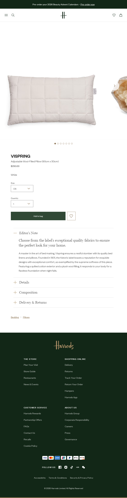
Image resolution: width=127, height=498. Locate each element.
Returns (69, 371)
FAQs (26, 426)
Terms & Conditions (58, 477)
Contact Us (29, 432)
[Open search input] (13, 15)
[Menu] (6, 15)
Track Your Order (73, 377)
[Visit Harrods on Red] (77, 467)
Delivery (69, 364)
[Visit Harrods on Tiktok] (71, 467)
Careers (69, 426)
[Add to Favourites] (71, 216)
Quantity (14, 198)
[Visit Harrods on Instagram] (65, 467)
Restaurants (30, 377)
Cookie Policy (30, 445)
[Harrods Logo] (63, 345)
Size (13, 182)
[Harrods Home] (63, 15)
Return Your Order (74, 384)
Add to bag (38, 216)
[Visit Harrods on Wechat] (83, 467)
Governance (71, 439)
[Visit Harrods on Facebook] (60, 467)
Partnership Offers (33, 419)
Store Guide (29, 371)
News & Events (31, 384)
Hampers (69, 390)
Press (67, 432)
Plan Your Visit (31, 364)
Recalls (27, 439)
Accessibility (40, 477)
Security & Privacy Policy (81, 477)
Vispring (20, 156)
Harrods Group (72, 413)
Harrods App (71, 397)
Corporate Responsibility (77, 419)
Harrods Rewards (32, 413)
